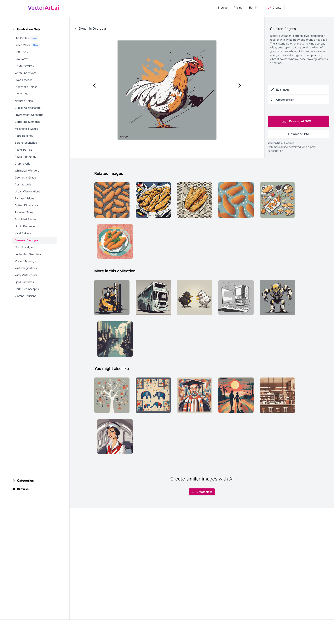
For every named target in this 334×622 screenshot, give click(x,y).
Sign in (253, 7)
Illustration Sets (29, 29)
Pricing (238, 7)
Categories (25, 480)
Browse (222, 7)
